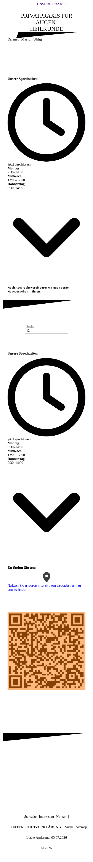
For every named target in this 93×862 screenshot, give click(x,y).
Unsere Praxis (51, 4)
